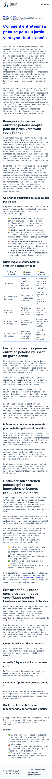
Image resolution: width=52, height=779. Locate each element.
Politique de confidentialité (34, 774)
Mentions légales (38, 769)
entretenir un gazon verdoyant (33, 577)
